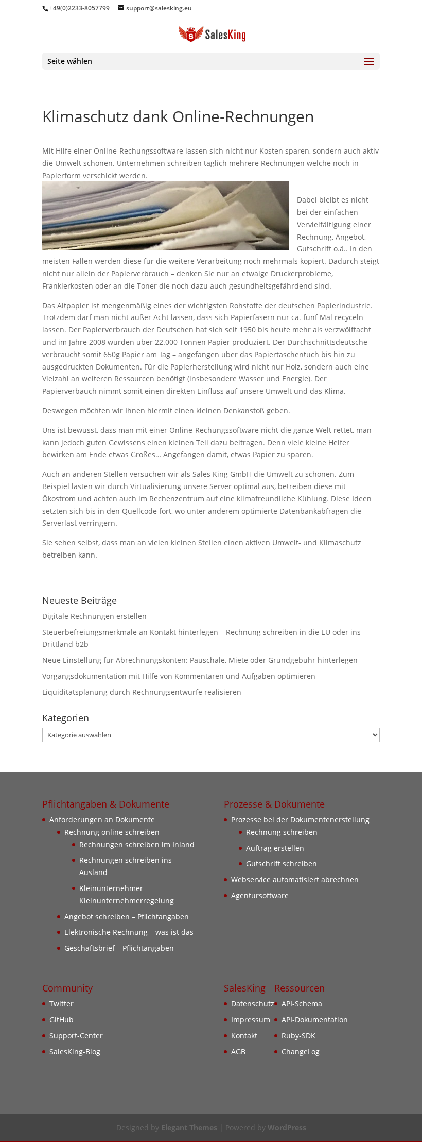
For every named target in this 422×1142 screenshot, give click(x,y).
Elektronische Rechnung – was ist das (129, 932)
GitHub (61, 1020)
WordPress (287, 1127)
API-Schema (302, 1004)
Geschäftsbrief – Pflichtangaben (119, 948)
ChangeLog (301, 1051)
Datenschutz (252, 1004)
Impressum (250, 1020)
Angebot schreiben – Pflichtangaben (126, 916)
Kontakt (244, 1035)
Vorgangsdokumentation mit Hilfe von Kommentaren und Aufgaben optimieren (178, 676)
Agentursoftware (260, 895)
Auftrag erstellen (275, 848)
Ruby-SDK (298, 1035)
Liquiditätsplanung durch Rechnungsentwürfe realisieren (141, 692)
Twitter (61, 1004)
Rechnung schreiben (282, 832)
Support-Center (76, 1035)
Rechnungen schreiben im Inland (137, 844)
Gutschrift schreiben (281, 863)
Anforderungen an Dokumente (102, 820)
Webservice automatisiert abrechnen (295, 879)
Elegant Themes (189, 1127)
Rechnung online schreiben (112, 832)
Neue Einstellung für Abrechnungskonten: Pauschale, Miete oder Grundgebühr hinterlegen (200, 660)
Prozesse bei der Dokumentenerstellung (300, 820)
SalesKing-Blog (74, 1051)
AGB (238, 1051)
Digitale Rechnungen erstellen (94, 616)
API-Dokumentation (315, 1020)
